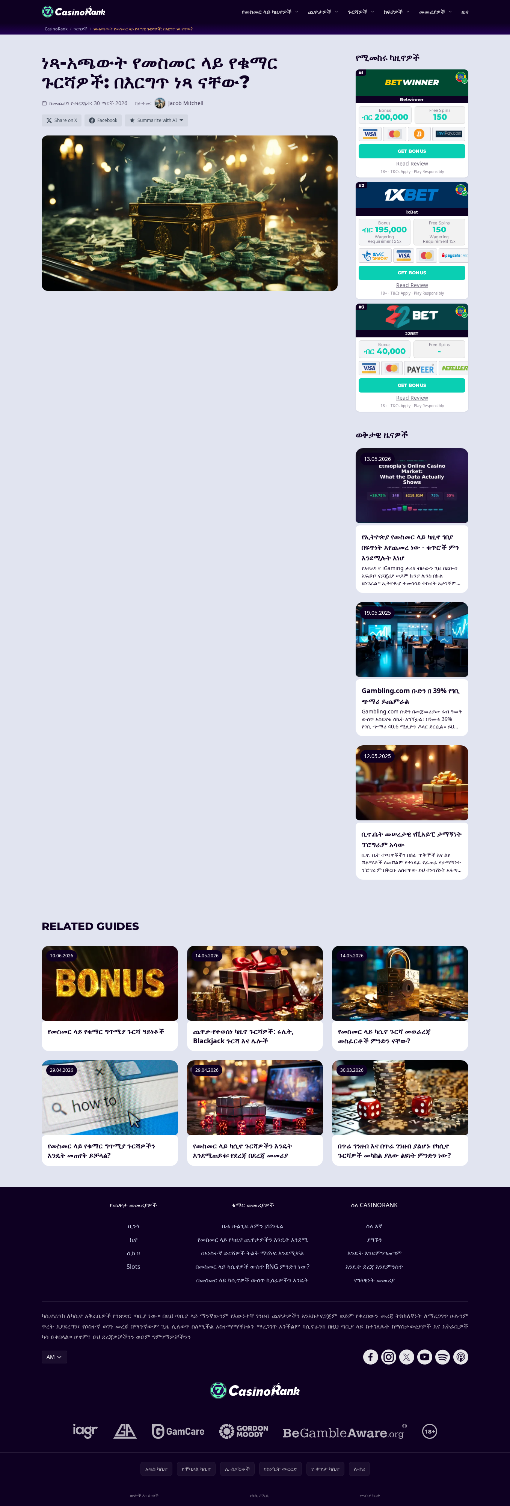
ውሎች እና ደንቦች (144, 1495)
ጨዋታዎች (319, 11)
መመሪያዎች (432, 11)
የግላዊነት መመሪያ (374, 1280)
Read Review (412, 163)
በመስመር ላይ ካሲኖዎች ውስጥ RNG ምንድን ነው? (252, 1266)
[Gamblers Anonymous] (125, 1431)
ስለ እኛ (374, 1226)
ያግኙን (374, 1239)
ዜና (465, 11)
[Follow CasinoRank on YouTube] (424, 1357)
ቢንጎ (133, 1226)
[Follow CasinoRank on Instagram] (388, 1357)
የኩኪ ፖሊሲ (259, 1495)
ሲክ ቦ (133, 1253)
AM (51, 1356)
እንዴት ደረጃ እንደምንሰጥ (374, 1266)
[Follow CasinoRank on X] (406, 1357)
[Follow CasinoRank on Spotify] (442, 1357)
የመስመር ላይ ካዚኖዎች (266, 11)
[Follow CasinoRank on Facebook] (370, 1357)
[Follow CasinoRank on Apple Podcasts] (460, 1357)
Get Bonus (412, 151)
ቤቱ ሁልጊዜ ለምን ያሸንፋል (252, 1226)
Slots (133, 1266)
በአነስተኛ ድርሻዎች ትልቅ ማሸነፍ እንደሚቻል (252, 1253)
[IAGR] (85, 1431)
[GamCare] (178, 1431)
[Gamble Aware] (345, 1431)
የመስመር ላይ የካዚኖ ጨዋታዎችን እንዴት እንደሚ (253, 1239)
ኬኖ (133, 1239)
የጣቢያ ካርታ (370, 1495)
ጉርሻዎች (357, 11)
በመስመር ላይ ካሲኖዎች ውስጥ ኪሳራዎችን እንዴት (252, 1280)
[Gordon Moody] (243, 1431)
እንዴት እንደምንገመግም (374, 1253)
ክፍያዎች (393, 11)
